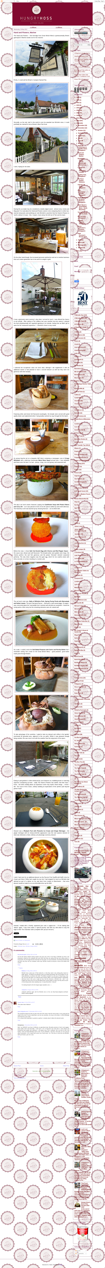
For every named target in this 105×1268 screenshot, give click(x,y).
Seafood (77, 707)
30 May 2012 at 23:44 (32, 954)
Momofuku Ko (78, 618)
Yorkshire (77, 838)
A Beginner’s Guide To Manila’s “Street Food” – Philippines (82, 852)
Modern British (33, 946)
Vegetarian (77, 803)
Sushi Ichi (77, 746)
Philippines (77, 684)
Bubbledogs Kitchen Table (82, 384)
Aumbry (76, 356)
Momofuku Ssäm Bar (80, 621)
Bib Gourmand (79, 371)
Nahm (76, 638)
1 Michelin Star (79, 315)
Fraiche (76, 466)
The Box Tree (78, 762)
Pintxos (76, 690)
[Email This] (36, 944)
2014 (78, 118)
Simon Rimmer (79, 716)
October (80, 130)
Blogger (60, 1264)
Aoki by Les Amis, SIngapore (81, 186)
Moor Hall (77, 624)
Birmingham (78, 374)
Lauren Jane (21, 1002)
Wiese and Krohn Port (81, 824)
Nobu (76, 653)
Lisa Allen (77, 575)
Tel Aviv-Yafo (78, 752)
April (79, 240)
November (81, 128)
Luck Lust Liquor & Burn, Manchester (85, 1130)
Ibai (75, 505)
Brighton (77, 381)
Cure (75, 427)
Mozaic (76, 627)
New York (77, 644)
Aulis (76, 353)
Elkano (76, 448)
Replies (21, 968)
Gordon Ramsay (79, 482)
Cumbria (77, 424)
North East (77, 656)
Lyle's (76, 584)
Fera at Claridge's (79, 454)
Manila (76, 596)
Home (42, 1066)
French (76, 472)
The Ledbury (78, 786)
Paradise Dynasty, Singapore (81, 222)
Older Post (66, 1066)
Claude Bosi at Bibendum (82, 419)
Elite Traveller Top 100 (81, 445)
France (76, 469)
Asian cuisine (78, 350)
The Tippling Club (79, 797)
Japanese (77, 534)
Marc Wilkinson (79, 599)
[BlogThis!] (37, 944)
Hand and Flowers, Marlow (81, 154)
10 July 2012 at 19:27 (29, 1002)
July (79, 138)
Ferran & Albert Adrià (80, 460)
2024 (78, 97)
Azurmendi (77, 359)
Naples (76, 641)
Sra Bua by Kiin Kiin (80, 737)
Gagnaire (77, 475)
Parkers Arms (78, 678)
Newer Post (17, 1066)
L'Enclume (77, 552)
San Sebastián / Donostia (82, 699)
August (80, 135)
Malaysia (77, 587)
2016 (78, 113)
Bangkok (77, 362)
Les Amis (77, 567)
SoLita (76, 728)
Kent (75, 546)
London (76, 581)
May (79, 143)
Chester (76, 404)
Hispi (76, 502)
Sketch (76, 725)
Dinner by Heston (79, 439)
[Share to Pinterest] (42, 944)
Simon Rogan (78, 719)
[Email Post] (33, 944)
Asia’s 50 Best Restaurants (82, 67)
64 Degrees (77, 324)
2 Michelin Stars (21, 946)
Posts (78, 1250)
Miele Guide (78, 612)
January (80, 247)
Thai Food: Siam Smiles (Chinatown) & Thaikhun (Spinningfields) (86, 1186)
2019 (78, 105)
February (81, 245)
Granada (77, 485)
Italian (76, 517)
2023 (78, 100)
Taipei (76, 749)
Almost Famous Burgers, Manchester (86, 1113)
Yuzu (76, 841)
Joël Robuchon (79, 543)
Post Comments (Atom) (44, 1071)
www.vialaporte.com (23, 1011)
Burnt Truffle (78, 388)
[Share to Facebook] (40, 944)
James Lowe (78, 526)
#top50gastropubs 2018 (81, 56)
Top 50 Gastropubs (80, 800)
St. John (77, 740)
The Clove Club (79, 768)
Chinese (77, 413)
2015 (78, 115)
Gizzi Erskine (78, 479)
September (81, 133)
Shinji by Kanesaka (80, 710)
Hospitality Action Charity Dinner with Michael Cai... (82, 162)
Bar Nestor (77, 365)
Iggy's (76, 508)
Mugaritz (77, 635)
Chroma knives (79, 416)
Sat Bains (77, 704)
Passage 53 (78, 681)
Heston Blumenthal (80, 498)
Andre (76, 341)
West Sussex (78, 815)
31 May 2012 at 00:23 (31, 970)
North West (77, 659)
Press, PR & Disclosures (81, 79)
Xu (75, 832)
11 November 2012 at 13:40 (35, 1011)
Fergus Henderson (80, 457)
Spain (76, 731)
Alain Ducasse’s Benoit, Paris (82, 235)
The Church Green (80, 765)
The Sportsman (79, 794)
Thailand (77, 759)
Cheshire (77, 400)
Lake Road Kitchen (80, 555)
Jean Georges (78, 540)
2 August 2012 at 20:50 (32, 989)
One (75, 671)
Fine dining (77, 463)
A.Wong (76, 332)
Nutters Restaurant (80, 668)
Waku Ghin (77, 809)
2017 (78, 110)
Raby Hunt (77, 693)
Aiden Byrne (78, 335)
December (81, 125)
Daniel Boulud (78, 430)
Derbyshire (77, 433)
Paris (76, 674)
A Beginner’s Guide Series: (82, 53)
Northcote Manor (79, 662)
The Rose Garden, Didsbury (81, 180)
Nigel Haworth (78, 647)
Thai (75, 755)
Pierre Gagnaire (79, 687)
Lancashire (77, 558)
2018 (78, 107)
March (80, 242)
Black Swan (78, 378)
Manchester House (80, 593)
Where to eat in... (79, 821)
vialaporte (24, 989)
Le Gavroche (78, 564)
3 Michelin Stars (79, 321)
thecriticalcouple (22, 954)
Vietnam (76, 806)
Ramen (76, 696)
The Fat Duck (78, 771)
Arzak (76, 344)
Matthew (24, 970)
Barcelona (77, 368)
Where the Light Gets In (81, 818)
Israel (76, 514)
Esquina (77, 451)
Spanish (77, 734)
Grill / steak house (79, 491)
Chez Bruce (78, 410)
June (79, 140)
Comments (80, 1253)
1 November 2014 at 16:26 (30, 1025)
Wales (76, 812)
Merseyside (78, 603)
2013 (78, 120)
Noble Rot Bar (78, 650)
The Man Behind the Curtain (81, 1011)
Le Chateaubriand (80, 561)
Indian (76, 511)
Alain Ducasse (78, 338)
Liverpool (77, 578)
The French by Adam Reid (82, 777)
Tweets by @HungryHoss (20, 1078)
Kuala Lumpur (78, 549)
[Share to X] (39, 944)
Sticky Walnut (78, 743)
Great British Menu (80, 488)
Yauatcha (77, 835)
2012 (78, 123)
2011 (78, 251)
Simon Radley (78, 713)
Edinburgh (77, 442)
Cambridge (77, 397)
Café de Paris (78, 391)
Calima (76, 394)
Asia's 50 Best (78, 347)
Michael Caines (79, 606)
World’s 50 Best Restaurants (82, 64)
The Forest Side (79, 774)
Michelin (28, 946)
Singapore (77, 722)
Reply (19, 964)
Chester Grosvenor (80, 407)
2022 (78, 102)
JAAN (76, 523)
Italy (75, 520)
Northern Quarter (79, 665)
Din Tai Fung (78, 436)
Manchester (78, 590)
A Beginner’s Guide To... (81, 327)
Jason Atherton (79, 537)
